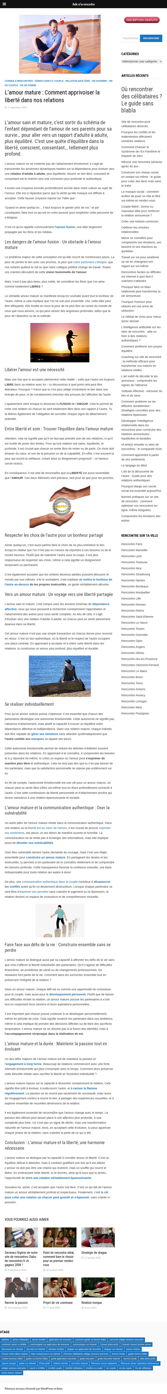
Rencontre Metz (131, 707)
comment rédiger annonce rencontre (126, 1339)
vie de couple (125, 1368)
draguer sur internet (113, 1349)
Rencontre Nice (131, 568)
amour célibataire (21, 1339)
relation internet (60, 1363)
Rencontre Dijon (131, 640)
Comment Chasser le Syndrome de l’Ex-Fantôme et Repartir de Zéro (140, 151)
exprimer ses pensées (34, 891)
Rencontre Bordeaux (134, 586)
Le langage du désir (134, 465)
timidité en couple (94, 1368)
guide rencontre (87, 1358)
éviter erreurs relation (12, 1373)
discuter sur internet (35, 1349)
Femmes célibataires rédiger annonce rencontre (86, 1354)
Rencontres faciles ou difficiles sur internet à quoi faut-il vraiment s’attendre (141, 276)
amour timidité (39, 1339)
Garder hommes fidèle (12, 1358)
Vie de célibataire (143, 1368)
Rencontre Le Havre (134, 622)
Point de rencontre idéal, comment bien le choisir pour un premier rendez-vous (58, 1259)
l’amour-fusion (65, 227)
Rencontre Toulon (132, 628)
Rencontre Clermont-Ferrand (140, 665)
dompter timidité (56, 1349)
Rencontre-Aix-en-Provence (139, 659)
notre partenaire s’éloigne (89, 262)
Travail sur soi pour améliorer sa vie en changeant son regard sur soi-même (140, 262)
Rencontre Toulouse (134, 562)
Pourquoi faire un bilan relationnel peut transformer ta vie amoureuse (140, 291)
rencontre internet (79, 1363)
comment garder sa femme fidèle (90, 1339)
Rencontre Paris (131, 544)
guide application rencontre (63, 1358)
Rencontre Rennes (133, 604)
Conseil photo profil (109, 1344)
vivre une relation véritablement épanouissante (58, 1178)
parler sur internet (27, 1363)
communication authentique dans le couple (50, 881)
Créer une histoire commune (139, 221)
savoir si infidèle (37, 1368)
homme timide (130, 1358)
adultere (5, 1339)
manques (37, 739)
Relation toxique (91, 1303)
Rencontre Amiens (133, 689)
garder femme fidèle (137, 1354)
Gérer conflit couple (49, 81)
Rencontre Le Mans (134, 671)
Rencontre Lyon (131, 556)
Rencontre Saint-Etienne (137, 616)
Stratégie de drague (94, 1253)
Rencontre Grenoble (134, 634)
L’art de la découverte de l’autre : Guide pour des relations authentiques (137, 476)
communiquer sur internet (85, 1344)
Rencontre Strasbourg (135, 574)
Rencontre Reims (132, 610)
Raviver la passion (16, 1303)
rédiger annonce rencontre (14, 1368)
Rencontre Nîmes (132, 653)
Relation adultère (78, 81)
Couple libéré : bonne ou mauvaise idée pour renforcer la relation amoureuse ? (140, 211)
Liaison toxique (9, 1363)
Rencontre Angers (133, 647)
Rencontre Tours (132, 683)
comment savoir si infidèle (14, 1344)
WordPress (47, 1388)
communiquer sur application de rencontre (49, 1344)
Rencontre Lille (131, 598)
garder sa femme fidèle (37, 1358)
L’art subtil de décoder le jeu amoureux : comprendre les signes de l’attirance (139, 381)
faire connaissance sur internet (45, 1354)
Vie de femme (28, 85)
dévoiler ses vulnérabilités (34, 843)
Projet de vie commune (58, 1303)
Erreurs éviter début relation (15, 1354)
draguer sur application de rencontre (84, 1349)
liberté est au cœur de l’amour (47, 828)
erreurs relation (133, 1349)
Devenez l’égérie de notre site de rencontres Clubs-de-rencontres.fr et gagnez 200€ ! (21, 1259)
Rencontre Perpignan (135, 713)
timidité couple (55, 1368)
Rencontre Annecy (133, 695)
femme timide (118, 1354)
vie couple (111, 1368)
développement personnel (67, 994)
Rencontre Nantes (133, 580)
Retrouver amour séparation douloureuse (140, 1363)
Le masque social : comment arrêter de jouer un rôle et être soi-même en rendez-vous (140, 196)
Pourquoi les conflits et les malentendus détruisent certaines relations (138, 137)
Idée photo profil (147, 1358)
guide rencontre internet (109, 1358)
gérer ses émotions (44, 734)
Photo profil (44, 1363)
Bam (59, 1388)
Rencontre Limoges (134, 701)
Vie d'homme (99, 81)
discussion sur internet (12, 1349)
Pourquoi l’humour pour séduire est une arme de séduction (137, 306)
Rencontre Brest (132, 677)
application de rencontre (60, 1339)
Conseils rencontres (19, 81)
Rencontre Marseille (134, 550)
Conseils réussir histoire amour (136, 1344)
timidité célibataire (74, 1368)
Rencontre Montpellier (135, 592)
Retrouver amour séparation (104, 1363)
